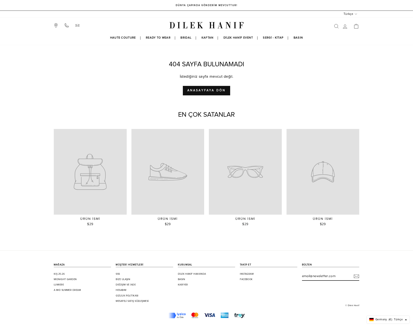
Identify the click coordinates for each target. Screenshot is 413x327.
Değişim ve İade (126, 285)
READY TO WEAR (158, 37)
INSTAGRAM (247, 274)
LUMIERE (59, 285)
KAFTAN (208, 37)
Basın (181, 279)
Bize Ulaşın (123, 279)
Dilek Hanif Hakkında (192, 274)
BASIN (298, 37)
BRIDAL (185, 37)
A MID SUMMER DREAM (67, 290)
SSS (118, 274)
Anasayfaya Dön (206, 90)
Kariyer (183, 285)
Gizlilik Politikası (127, 296)
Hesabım (121, 290)
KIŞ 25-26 (59, 274)
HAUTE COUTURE (123, 37)
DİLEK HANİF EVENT (238, 37)
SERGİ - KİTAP (273, 37)
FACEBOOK (246, 279)
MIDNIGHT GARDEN (65, 279)
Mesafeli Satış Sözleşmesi (132, 301)
